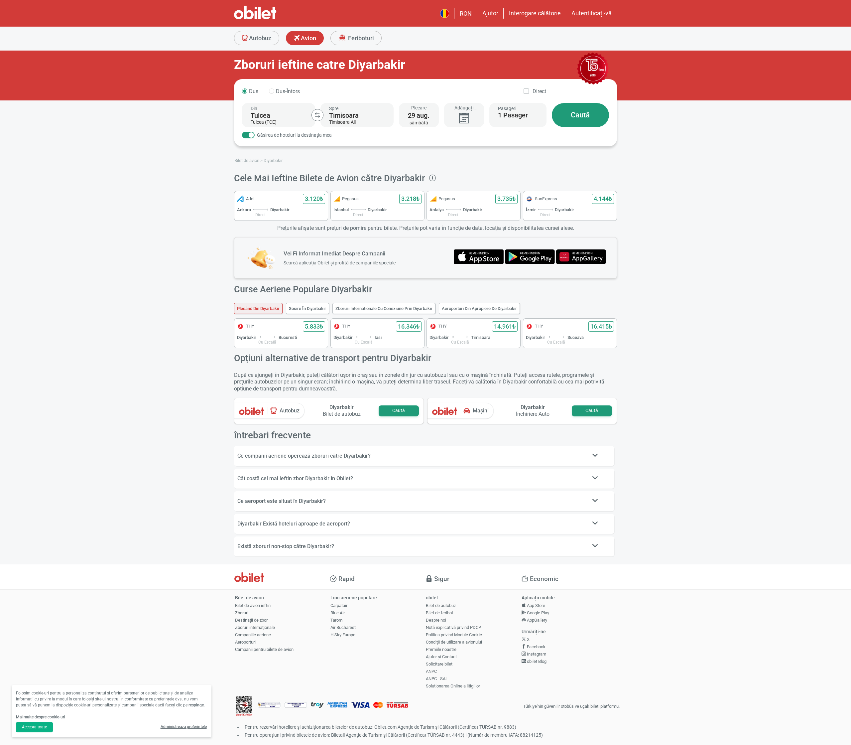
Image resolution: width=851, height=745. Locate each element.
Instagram (536, 654)
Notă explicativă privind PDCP (453, 627)
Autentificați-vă (591, 13)
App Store (535, 605)
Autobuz (259, 38)
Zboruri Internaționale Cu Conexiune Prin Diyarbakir (383, 308)
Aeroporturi (245, 642)
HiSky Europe (342, 634)
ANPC (431, 671)
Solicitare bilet (439, 664)
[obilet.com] (271, 18)
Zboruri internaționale (255, 627)
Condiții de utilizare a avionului (454, 642)
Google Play (537, 612)
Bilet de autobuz (441, 605)
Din (254, 108)
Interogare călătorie (535, 13)
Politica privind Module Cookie (454, 634)
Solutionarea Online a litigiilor (453, 685)
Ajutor (490, 13)
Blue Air (337, 612)
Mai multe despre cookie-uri (40, 717)
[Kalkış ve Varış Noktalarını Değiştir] (317, 115)
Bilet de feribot (439, 612)
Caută (580, 115)
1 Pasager (513, 115)
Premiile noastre (441, 649)
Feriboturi (360, 38)
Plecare (418, 107)
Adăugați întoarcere (463, 108)
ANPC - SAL (437, 678)
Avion (308, 38)
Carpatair (338, 605)
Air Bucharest (343, 627)
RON (466, 13)
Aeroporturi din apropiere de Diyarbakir (479, 308)
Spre (333, 108)
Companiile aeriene (253, 634)
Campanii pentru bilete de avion (264, 649)
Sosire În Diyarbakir (307, 308)
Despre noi (436, 620)
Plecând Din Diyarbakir (258, 308)
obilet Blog (536, 661)
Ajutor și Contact (441, 656)
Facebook (536, 646)
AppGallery (536, 620)
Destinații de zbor (251, 620)
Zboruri (241, 612)
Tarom (336, 620)
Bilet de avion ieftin (253, 605)
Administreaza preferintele (184, 726)
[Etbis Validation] (244, 706)
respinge (196, 705)
